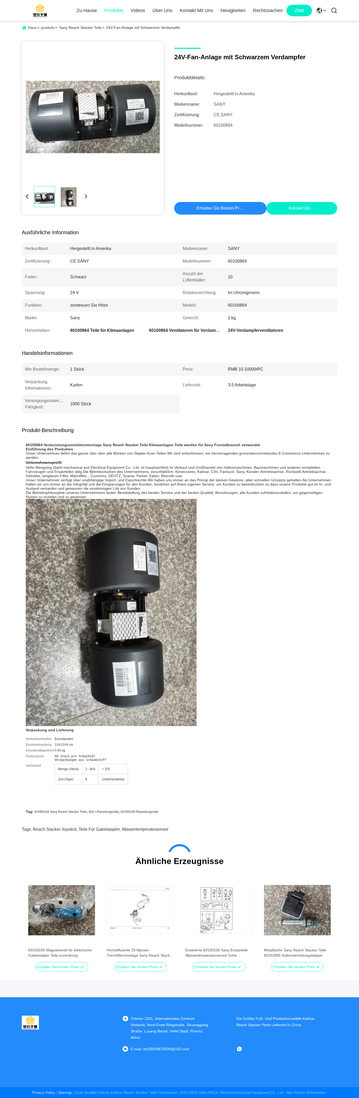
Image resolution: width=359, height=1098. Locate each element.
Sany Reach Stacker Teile (80, 27)
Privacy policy (43, 1092)
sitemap (65, 1092)
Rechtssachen (268, 10)
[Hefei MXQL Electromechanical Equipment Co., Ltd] (40, 10)
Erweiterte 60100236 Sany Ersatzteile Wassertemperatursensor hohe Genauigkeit (216, 953)
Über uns (162, 10)
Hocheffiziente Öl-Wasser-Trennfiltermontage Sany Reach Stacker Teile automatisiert (140, 953)
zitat (299, 10)
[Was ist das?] (243, 1049)
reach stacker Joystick (54, 829)
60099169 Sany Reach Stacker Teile (60, 812)
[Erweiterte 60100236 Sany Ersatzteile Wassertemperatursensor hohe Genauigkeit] (218, 910)
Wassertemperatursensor (145, 829)
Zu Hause (86, 10)
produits (48, 27)
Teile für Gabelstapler (99, 829)
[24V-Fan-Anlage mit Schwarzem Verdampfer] (93, 112)
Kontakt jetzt (301, 208)
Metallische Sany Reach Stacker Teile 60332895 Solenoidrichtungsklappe (295, 952)
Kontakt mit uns (196, 10)
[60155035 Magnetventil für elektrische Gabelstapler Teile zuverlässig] (61, 910)
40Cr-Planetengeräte (104, 812)
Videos (138, 10)
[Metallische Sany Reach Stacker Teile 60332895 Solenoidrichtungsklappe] (297, 910)
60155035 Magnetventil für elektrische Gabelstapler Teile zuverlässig (60, 952)
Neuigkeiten (232, 10)
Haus (32, 27)
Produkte (113, 10)
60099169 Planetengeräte (139, 812)
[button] (34, 919)
